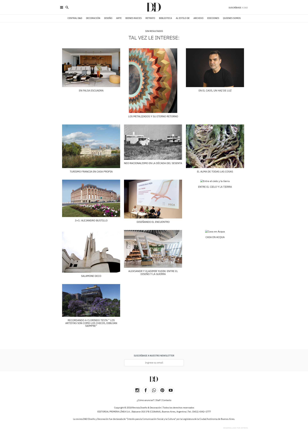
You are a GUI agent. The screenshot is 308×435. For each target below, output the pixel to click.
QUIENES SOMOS (232, 18)
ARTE (119, 18)
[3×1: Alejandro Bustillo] (91, 198)
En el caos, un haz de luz (215, 91)
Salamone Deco (91, 276)
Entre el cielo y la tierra (215, 187)
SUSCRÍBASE (235, 8)
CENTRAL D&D (75, 18)
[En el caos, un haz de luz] (215, 67)
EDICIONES (213, 18)
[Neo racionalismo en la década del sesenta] (153, 142)
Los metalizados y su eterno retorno (153, 116)
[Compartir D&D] (154, 390)
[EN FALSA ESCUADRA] (91, 67)
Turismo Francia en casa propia (91, 172)
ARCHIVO (198, 18)
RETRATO (150, 18)
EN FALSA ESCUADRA (91, 91)
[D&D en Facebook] (145, 390)
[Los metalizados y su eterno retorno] (153, 80)
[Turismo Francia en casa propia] (91, 146)
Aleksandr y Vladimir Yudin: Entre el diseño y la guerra (153, 273)
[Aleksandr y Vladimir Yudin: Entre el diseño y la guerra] (153, 249)
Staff (158, 400)
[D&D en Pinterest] (162, 390)
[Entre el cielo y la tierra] (215, 181)
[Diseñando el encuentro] (153, 199)
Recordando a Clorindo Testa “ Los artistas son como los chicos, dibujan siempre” (91, 323)
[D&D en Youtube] (170, 390)
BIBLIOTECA (165, 18)
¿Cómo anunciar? (145, 400)
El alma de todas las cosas (215, 172)
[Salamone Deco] (91, 251)
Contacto (166, 400)
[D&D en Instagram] (137, 390)
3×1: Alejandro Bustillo (91, 220)
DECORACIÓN (93, 18)
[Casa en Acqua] (215, 232)
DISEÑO (108, 18)
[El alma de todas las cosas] (215, 146)
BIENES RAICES (133, 18)
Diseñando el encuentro (153, 222)
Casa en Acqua (215, 237)
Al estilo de (183, 18)
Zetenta (244, 428)
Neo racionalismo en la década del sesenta (153, 163)
